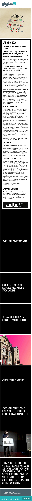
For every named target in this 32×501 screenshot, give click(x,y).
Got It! (26, 498)
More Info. (17, 499)
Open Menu (14, 3)
